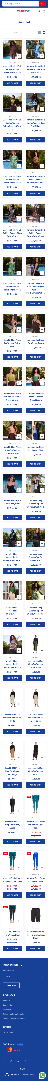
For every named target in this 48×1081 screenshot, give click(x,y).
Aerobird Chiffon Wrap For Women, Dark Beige (12, 771)
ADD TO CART (12, 83)
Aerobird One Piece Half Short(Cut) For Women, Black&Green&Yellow (35, 288)
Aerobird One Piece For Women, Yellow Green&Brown (12, 396)
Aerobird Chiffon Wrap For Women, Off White (12, 717)
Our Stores (7, 1009)
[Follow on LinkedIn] (18, 1061)
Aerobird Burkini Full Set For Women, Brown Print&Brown (12, 69)
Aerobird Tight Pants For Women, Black (12, 933)
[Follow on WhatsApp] (24, 1061)
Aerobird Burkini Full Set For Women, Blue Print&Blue (36, 69)
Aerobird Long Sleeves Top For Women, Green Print (35, 610)
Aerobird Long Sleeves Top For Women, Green (12, 610)
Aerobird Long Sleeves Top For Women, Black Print (12, 664)
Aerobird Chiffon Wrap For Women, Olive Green (35, 664)
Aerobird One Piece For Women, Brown (35, 341)
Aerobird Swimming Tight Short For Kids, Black (36, 934)
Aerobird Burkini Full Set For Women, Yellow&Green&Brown (12, 124)
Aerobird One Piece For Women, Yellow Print (12, 343)
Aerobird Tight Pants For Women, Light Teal (36, 824)
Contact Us (7, 1005)
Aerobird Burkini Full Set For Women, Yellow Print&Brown (36, 179)
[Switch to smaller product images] (44, 32)
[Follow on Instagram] (11, 1061)
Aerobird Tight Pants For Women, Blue (36, 879)
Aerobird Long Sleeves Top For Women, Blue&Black (35, 503)
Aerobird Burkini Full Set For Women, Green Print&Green (12, 179)
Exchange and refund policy (14, 1018)
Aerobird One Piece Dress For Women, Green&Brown (35, 396)
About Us (6, 1000)
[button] (42, 3)
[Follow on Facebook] (4, 1061)
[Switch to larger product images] (39, 32)
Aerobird (12, 62)
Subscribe (11, 985)
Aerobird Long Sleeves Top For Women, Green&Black (12, 557)
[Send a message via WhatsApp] (42, 1075)
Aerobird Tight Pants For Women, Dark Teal (12, 879)
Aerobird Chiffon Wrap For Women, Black (12, 824)
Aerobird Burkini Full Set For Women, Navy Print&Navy (36, 122)
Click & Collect (9, 1032)
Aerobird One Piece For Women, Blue (35, 448)
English (22, 1069)
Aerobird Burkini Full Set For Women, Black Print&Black (12, 233)
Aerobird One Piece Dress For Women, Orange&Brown (12, 450)
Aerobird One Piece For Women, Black (12, 502)
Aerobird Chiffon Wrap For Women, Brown (35, 771)
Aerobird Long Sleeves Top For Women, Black (36, 557)
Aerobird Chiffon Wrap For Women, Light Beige (35, 717)
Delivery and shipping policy (14, 1014)
